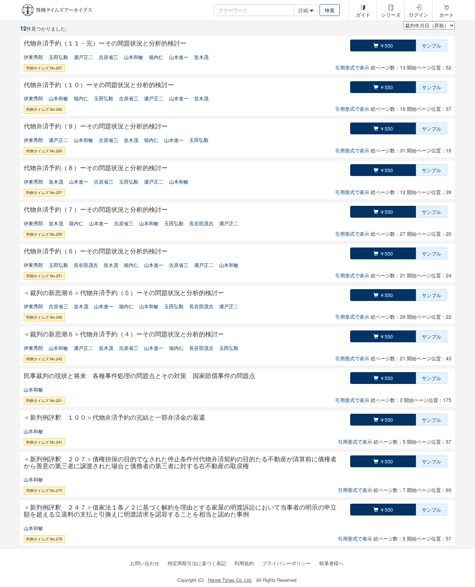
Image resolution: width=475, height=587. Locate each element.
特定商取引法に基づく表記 (197, 563)
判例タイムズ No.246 (44, 317)
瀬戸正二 (83, 56)
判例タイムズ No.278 (44, 539)
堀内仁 (156, 56)
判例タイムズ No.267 (44, 67)
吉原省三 (108, 56)
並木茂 (201, 56)
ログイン (418, 14)
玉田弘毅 (58, 56)
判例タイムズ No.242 (44, 358)
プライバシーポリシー (286, 563)
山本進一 (178, 56)
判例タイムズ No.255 (44, 234)
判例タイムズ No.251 (44, 275)
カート (446, 14)
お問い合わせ (144, 563)
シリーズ (391, 14)
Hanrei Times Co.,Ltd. (230, 580)
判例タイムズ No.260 (44, 150)
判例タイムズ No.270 (44, 490)
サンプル (431, 45)
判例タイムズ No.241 (44, 442)
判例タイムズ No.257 (44, 192)
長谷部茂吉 (201, 223)
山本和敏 (133, 56)
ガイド (363, 14)
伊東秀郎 (33, 56)
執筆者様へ (331, 563)
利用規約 (244, 563)
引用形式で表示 (352, 67)
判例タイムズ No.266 (44, 109)
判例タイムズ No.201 (44, 400)
